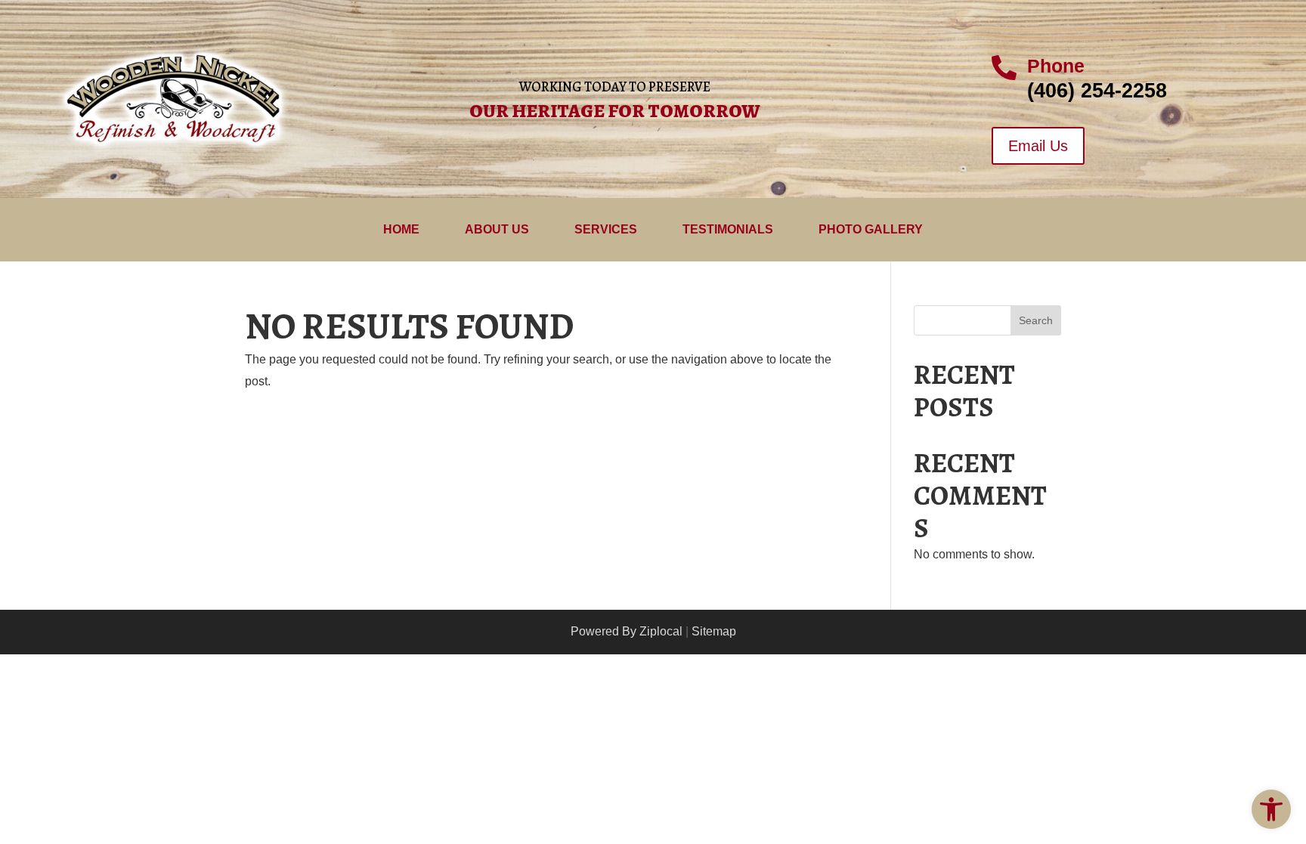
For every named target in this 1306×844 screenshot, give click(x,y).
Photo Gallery (871, 230)
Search (1036, 320)
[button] (1271, 809)
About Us (497, 230)
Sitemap (714, 631)
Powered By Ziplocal (626, 631)
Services (605, 230)
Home (401, 230)
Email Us (1038, 146)
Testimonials (727, 230)
